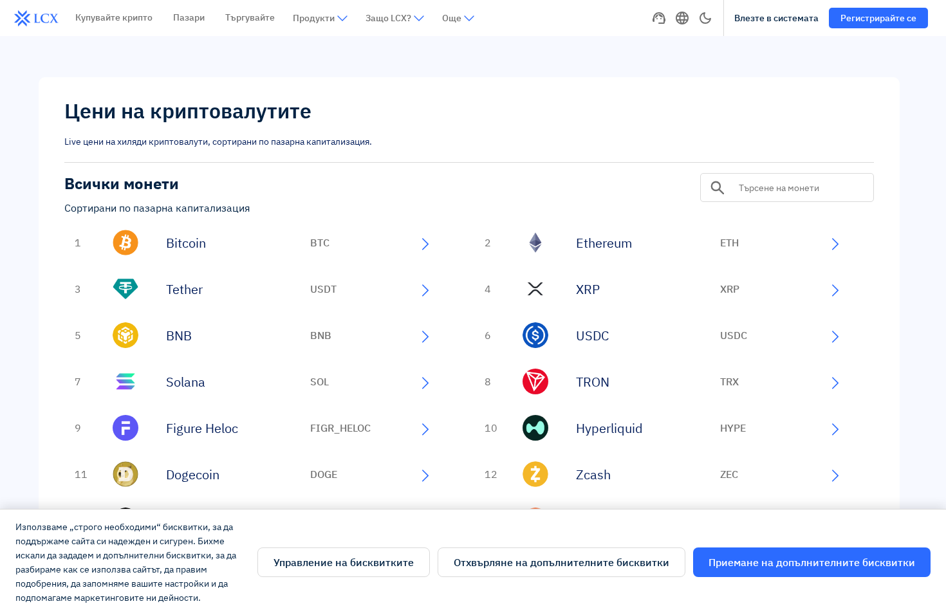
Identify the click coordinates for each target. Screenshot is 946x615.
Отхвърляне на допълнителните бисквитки (561, 562)
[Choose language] (682, 18)
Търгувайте (250, 17)
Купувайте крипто (114, 17)
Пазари (189, 17)
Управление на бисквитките (344, 562)
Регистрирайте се (878, 18)
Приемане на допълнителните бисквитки (812, 562)
